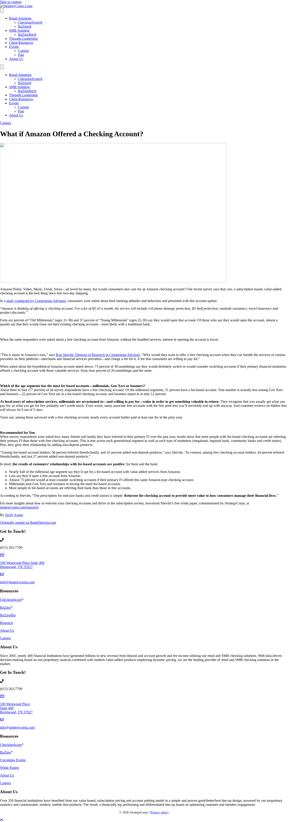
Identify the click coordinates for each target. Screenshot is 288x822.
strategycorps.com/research (19, 507)
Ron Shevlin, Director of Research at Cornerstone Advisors (98, 355)
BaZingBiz (27, 34)
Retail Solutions (20, 18)
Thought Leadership (23, 38)
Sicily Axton (14, 515)
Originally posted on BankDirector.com (28, 522)
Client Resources (21, 43)
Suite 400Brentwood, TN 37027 (16, 710)
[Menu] (2, 10)
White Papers (9, 768)
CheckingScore (30, 22)
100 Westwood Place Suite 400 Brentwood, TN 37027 (22, 565)
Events (14, 47)
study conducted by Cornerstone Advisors (36, 301)
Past (21, 55)
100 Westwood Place (15, 704)
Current (23, 51)
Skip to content (10, 2)
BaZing (25, 26)
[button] (1, 820)
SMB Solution (19, 30)
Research (6, 623)
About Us (16, 59)
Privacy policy (159, 812)
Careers (5, 638)
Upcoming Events (13, 760)
